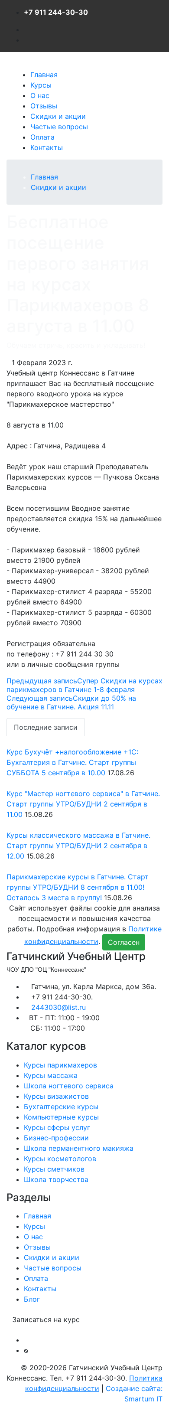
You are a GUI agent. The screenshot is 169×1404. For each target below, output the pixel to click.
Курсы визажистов (56, 1096)
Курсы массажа (51, 1075)
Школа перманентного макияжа (78, 1148)
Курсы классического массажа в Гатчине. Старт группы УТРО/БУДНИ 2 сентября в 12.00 (78, 845)
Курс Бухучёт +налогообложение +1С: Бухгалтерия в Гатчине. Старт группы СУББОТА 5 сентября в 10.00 (72, 762)
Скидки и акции (58, 116)
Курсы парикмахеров (60, 1065)
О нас (39, 95)
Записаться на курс (46, 1319)
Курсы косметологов (60, 1158)
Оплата (42, 137)
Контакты (46, 147)
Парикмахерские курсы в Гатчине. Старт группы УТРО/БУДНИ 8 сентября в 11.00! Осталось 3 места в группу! (77, 887)
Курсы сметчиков (54, 1169)
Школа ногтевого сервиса (69, 1085)
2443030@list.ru (58, 1007)
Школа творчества (56, 1179)
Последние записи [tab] (46, 727)
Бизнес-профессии (56, 1137)
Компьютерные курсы (61, 1117)
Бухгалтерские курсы (61, 1106)
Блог (32, 1299)
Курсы (41, 85)
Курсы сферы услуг (57, 1127)
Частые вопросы (59, 126)
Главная (44, 74)
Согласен (124, 942)
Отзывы (43, 105)
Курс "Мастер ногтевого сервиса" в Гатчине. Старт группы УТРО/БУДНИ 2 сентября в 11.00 (83, 804)
